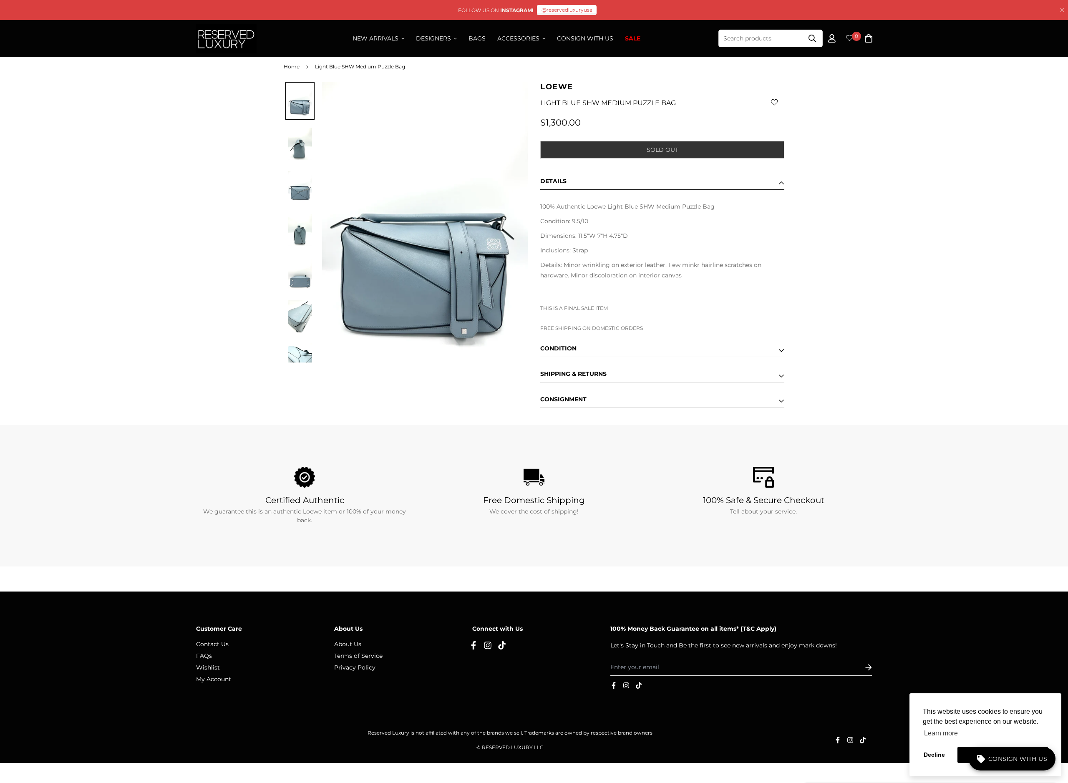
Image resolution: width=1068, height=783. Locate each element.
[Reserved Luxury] (226, 38)
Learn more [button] (941, 733)
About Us (347, 644)
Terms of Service (358, 656)
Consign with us (585, 38)
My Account (213, 679)
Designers (433, 38)
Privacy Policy (354, 667)
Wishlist (208, 667)
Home (292, 66)
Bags (477, 38)
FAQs (204, 656)
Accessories (518, 38)
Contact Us (212, 644)
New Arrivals (375, 38)
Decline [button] (934, 754)
